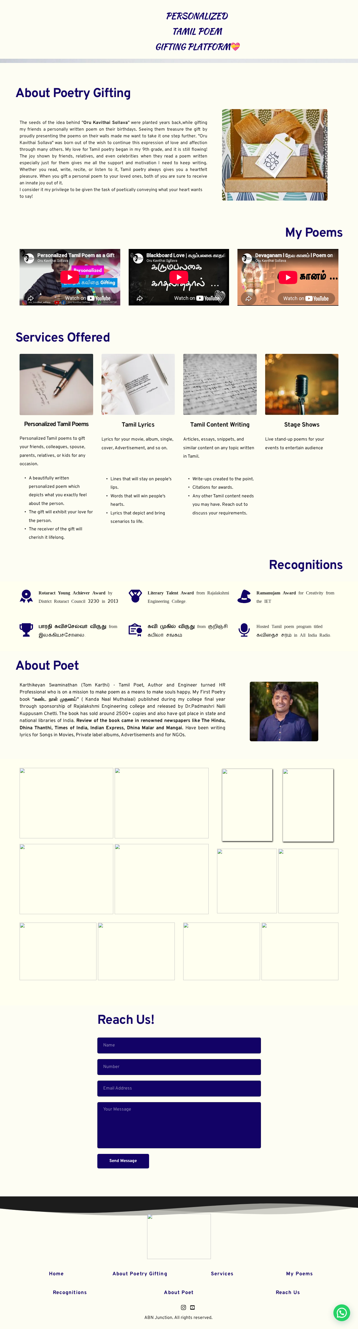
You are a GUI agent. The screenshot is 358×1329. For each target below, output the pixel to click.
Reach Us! (125, 1020)
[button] (341, 1312)
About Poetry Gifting (73, 94)
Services (222, 1274)
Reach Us (288, 1293)
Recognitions (70, 1293)
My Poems (314, 233)
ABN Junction (158, 1318)
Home (56, 1274)
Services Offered (62, 338)
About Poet (47, 666)
